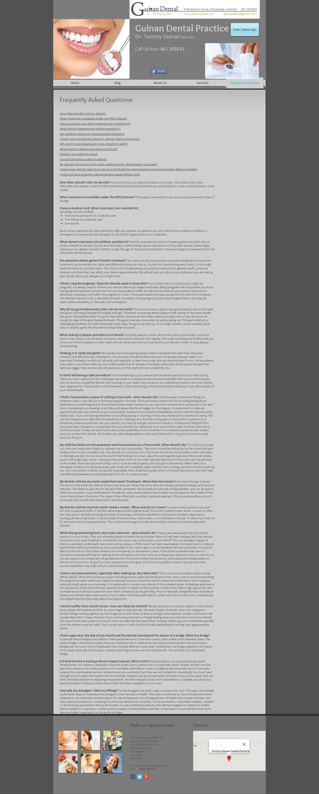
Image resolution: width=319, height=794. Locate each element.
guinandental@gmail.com (154, 765)
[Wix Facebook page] (132, 776)
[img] (68, 740)
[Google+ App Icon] (146, 776)
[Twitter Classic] (139, 776)
